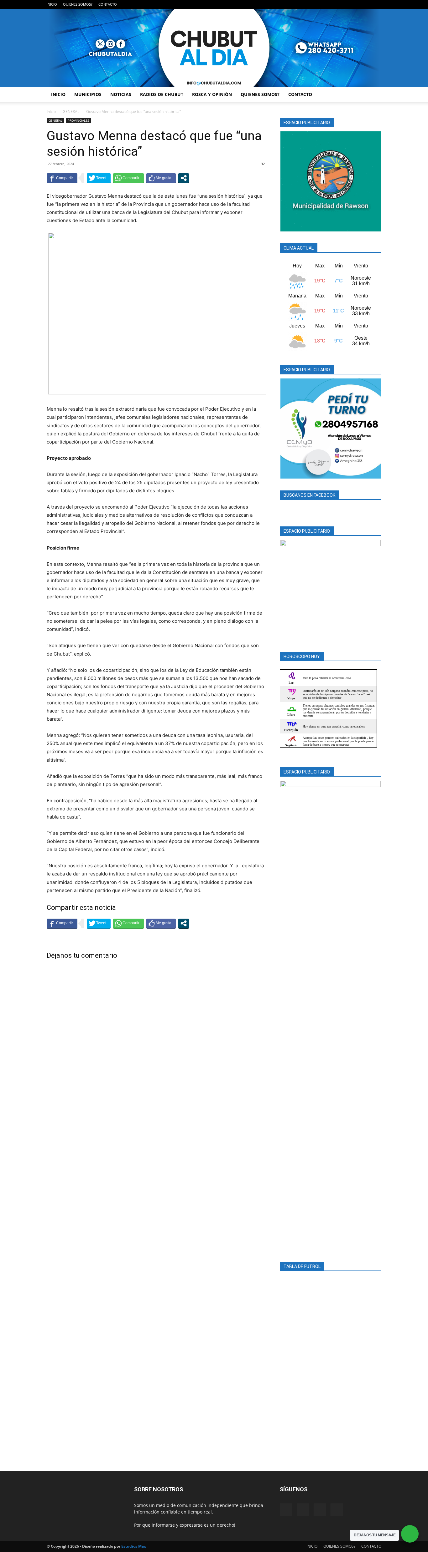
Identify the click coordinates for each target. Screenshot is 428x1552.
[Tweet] (99, 178)
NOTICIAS (120, 94)
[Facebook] (345, 4)
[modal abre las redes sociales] (183, 178)
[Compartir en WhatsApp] (128, 178)
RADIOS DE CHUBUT (161, 94)
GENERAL (71, 111)
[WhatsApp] (376, 4)
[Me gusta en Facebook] (161, 178)
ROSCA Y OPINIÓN (212, 94)
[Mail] (356, 4)
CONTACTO (107, 4)
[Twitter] (366, 4)
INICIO (52, 4)
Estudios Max (133, 1546)
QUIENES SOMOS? (77, 4)
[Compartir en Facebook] (62, 178)
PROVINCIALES (78, 120)
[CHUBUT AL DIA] (214, 48)
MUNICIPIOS (88, 94)
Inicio (51, 111)
